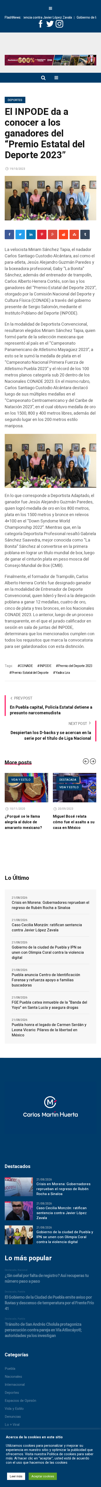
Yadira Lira (62, 672)
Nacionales (13, 1383)
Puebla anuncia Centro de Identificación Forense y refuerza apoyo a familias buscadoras (46, 987)
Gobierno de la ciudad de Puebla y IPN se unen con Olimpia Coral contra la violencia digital (48, 960)
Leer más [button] (16, 1476)
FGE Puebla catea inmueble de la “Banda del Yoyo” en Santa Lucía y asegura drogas (49, 1012)
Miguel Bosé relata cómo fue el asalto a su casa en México (44, 822)
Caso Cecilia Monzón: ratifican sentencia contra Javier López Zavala (47, 934)
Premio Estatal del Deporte (30, 672)
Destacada (38, 780)
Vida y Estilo (14, 1415)
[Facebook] (9, 234)
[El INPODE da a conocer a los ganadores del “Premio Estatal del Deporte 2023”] (50, 197)
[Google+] (52, 234)
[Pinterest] (42, 234)
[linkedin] (31, 234)
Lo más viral (88, 780)
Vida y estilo (39, 787)
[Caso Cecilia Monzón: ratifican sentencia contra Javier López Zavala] (19, 1217)
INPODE (45, 665)
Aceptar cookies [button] (42, 1476)
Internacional (15, 1391)
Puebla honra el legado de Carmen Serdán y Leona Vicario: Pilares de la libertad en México (49, 1037)
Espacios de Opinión (20, 1407)
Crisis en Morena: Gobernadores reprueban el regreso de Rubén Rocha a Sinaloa (50, 912)
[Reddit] (63, 234)
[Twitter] (20, 234)
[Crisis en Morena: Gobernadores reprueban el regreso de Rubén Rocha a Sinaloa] (19, 1193)
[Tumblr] (85, 234)
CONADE (26, 665)
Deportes (15, 100)
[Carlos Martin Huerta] (50, 1116)
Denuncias (13, 1423)
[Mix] (74, 234)
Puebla (10, 1375)
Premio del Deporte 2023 (75, 665)
